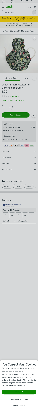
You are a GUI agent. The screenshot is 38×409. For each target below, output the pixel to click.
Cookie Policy (10, 385)
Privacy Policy (23, 385)
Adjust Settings (18, 405)
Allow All (19, 392)
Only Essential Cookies (19, 399)
